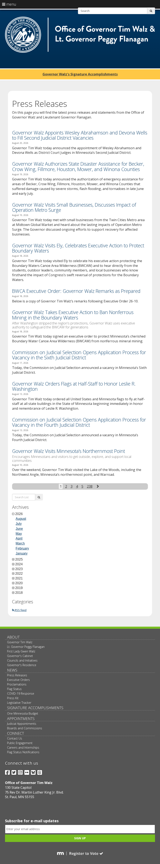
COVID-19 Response (20, 693)
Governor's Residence (21, 665)
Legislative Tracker (19, 703)
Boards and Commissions (24, 728)
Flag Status (14, 689)
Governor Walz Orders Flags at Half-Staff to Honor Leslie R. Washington (74, 386)
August (21, 518)
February (22, 548)
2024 (19, 564)
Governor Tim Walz (19, 642)
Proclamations (16, 684)
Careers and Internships (23, 747)
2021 (19, 578)
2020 (19, 583)
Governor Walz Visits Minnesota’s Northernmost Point (68, 451)
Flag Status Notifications (23, 752)
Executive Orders (18, 680)
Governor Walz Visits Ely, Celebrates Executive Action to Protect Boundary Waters (78, 248)
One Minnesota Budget (22, 713)
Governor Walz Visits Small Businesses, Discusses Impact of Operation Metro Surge (74, 207)
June (19, 528)
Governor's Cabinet (20, 656)
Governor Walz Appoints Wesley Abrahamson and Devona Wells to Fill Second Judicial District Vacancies (79, 135)
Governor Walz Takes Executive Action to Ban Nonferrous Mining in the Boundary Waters (73, 315)
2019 (19, 588)
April (19, 538)
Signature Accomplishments (35, 707)
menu (10, 4)
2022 (19, 573)
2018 (19, 592)
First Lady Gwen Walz (21, 651)
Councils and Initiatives (22, 660)
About (13, 637)
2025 (19, 559)
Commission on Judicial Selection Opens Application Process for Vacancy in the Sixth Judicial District (79, 355)
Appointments (21, 718)
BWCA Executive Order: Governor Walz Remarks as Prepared (76, 291)
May (19, 533)
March (20, 543)
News (12, 670)
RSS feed (20, 610)
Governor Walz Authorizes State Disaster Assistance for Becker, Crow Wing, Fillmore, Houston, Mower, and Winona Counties (78, 166)
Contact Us (14, 738)
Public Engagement (19, 743)
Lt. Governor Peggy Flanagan (26, 647)
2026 (19, 514)
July (19, 523)
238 (89, 486)
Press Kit (13, 698)
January (22, 553)
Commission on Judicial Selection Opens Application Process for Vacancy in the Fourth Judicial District (79, 422)
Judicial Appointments (21, 724)
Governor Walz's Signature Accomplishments (80, 74)
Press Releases (17, 675)
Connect (15, 733)
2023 (19, 569)
